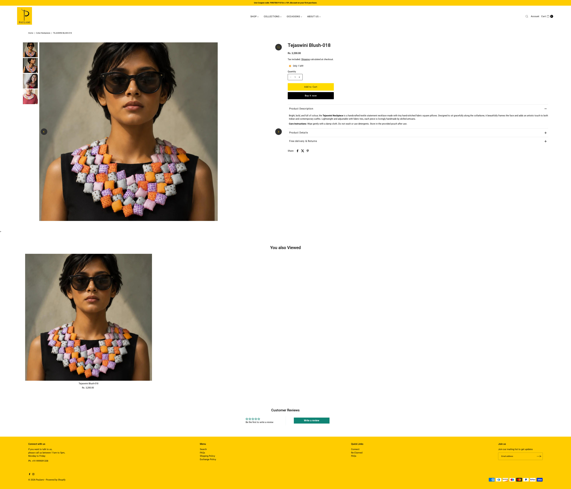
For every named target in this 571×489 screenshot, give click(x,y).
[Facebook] (29, 474)
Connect (355, 449)
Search (203, 449)
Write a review (311, 420)
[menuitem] (254, 16)
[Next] (278, 131)
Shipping (305, 59)
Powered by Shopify (55, 479)
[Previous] (44, 131)
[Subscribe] (539, 456)
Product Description (301, 108)
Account (535, 16)
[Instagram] (33, 474)
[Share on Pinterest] (307, 150)
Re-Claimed (356, 452)
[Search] (527, 16)
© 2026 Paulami (36, 479)
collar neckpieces (43, 33)
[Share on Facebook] (297, 150)
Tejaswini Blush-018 (88, 383)
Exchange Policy (208, 459)
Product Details (298, 132)
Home (30, 33)
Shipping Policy (207, 456)
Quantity (292, 71)
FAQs (202, 452)
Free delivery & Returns (303, 141)
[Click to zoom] (278, 47)
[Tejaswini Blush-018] (88, 317)
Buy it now (311, 95)
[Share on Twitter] (302, 150)
